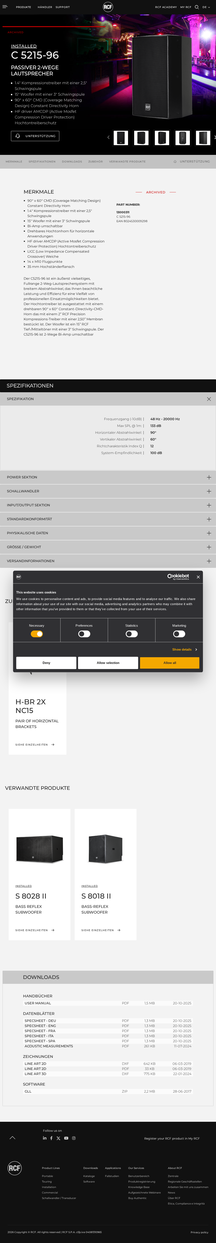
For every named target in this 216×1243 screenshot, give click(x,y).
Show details (182, 649)
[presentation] (108, 137)
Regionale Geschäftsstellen (185, 1181)
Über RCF (174, 1198)
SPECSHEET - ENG (40, 1026)
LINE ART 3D (35, 1074)
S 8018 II (96, 896)
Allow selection (108, 663)
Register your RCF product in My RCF (172, 1138)
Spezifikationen (42, 161)
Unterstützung (41, 136)
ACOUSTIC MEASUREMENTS (49, 1046)
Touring (47, 1181)
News (171, 1192)
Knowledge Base (139, 1187)
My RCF (186, 7)
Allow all (169, 663)
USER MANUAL (38, 1003)
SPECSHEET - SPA (40, 1041)
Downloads (72, 161)
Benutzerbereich (138, 1176)
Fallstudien (112, 1176)
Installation (49, 1187)
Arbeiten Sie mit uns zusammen (188, 1187)
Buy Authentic (137, 1198)
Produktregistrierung (141, 1181)
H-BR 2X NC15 (30, 706)
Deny (46, 663)
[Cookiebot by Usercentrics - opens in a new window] (170, 577)
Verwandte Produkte (127, 161)
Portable (47, 1176)
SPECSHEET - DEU (40, 1021)
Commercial (50, 1192)
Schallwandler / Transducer (59, 1198)
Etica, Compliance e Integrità (186, 1203)
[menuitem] (45, 7)
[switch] (84, 633)
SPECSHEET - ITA (39, 1036)
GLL (28, 1091)
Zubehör (95, 161)
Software (89, 1181)
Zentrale (173, 1176)
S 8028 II (31, 896)
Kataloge (89, 1176)
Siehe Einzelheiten (31, 744)
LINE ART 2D (35, 1064)
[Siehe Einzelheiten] (39, 842)
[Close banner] (198, 576)
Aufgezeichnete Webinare (144, 1192)
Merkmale (14, 161)
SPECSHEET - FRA (40, 1031)
